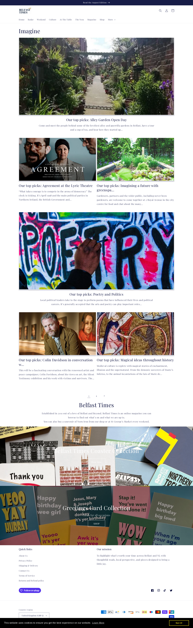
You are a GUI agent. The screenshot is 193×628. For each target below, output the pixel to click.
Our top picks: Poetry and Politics (96, 294)
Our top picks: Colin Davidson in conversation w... (56, 362)
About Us (23, 555)
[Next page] (104, 396)
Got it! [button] (179, 623)
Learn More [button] (98, 623)
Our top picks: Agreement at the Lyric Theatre (56, 185)
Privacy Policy (25, 560)
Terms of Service (27, 575)
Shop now (96, 462)
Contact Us (24, 570)
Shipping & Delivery (28, 565)
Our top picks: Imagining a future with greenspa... (127, 187)
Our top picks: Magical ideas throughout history (135, 360)
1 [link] (88, 395)
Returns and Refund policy (31, 580)
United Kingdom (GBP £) (33, 615)
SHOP (97, 523)
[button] (111, 20)
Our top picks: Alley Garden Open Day (96, 120)
